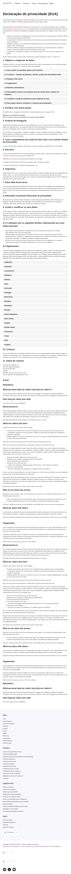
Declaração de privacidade (10, 846)
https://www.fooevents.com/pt (18, 29)
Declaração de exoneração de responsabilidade (46, 846)
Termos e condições (25, 846)
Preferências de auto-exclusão (17, 155)
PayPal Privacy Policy (18, 541)
